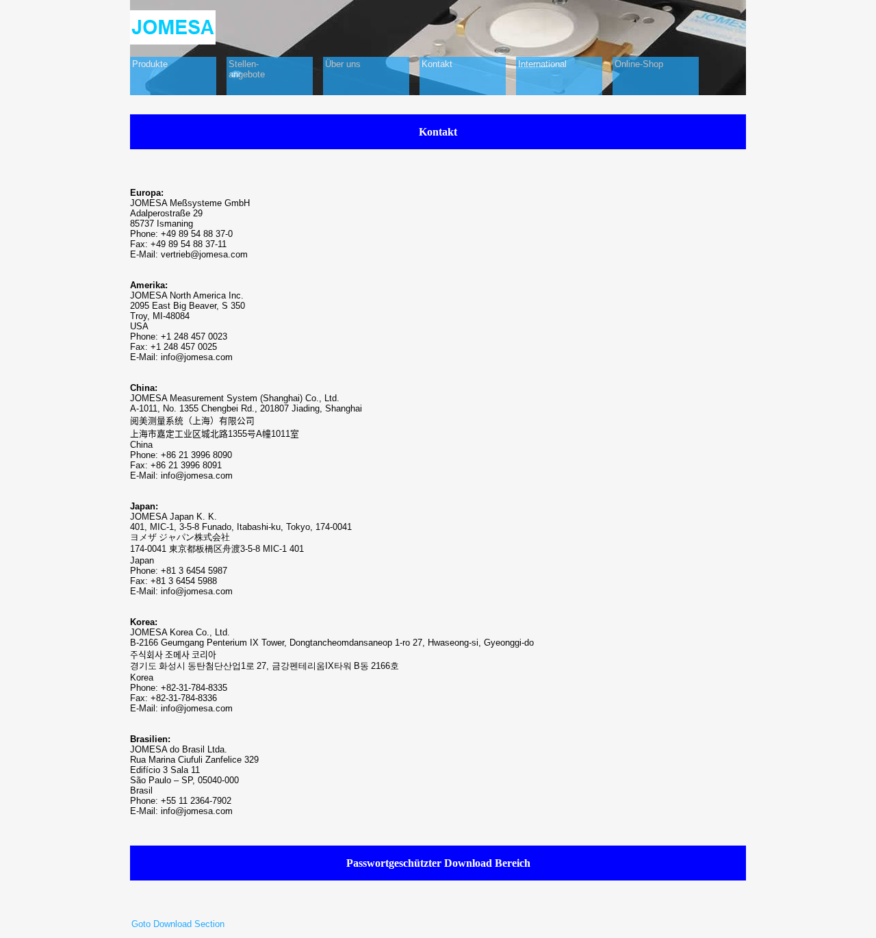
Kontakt (437, 64)
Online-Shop (639, 64)
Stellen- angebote (247, 69)
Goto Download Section (177, 924)
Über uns (343, 64)
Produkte (150, 64)
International (542, 64)
